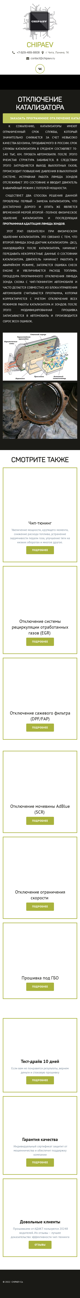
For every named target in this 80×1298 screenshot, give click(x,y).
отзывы (40, 1244)
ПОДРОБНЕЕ (40, 550)
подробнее (40, 1080)
